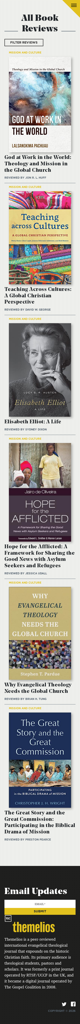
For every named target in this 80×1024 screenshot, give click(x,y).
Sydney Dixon (36, 429)
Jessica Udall (36, 573)
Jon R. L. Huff (35, 178)
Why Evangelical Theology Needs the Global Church (38, 688)
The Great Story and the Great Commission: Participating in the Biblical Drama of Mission (39, 822)
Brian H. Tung (35, 699)
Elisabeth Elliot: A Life (32, 422)
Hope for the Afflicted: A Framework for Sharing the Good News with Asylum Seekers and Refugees (39, 556)
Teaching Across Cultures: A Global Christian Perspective (37, 296)
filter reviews (24, 42)
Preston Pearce (38, 839)
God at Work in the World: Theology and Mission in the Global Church (37, 164)
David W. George (38, 309)
